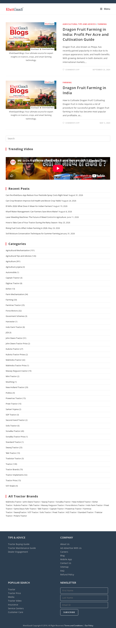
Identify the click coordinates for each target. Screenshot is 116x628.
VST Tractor (33, 512)
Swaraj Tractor (12, 447)
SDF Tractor (11, 414)
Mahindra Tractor (13, 360)
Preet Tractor (12, 403)
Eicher (8, 288)
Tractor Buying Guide (18, 544)
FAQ (62, 570)
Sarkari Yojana (12, 409)
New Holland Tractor (15, 387)
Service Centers (16, 608)
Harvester (10, 321)
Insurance (13, 604)
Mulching (10, 382)
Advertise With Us (71, 548)
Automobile (11, 272)
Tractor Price (11, 480)
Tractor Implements (15, 474)
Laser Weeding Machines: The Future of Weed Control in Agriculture (36, 217)
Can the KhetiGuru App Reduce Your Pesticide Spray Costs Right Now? (37, 195)
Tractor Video (14, 600)
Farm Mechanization (15, 294)
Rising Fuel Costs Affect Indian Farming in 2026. (27, 228)
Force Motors (12, 310)
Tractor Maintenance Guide (22, 548)
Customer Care (15, 612)
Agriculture (11, 261)
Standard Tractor (13, 442)
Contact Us (65, 563)
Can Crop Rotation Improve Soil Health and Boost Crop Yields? (34, 200)
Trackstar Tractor (13, 458)
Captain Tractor (13, 277)
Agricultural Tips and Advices (79, 24)
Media (11, 597)
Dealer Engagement (18, 551)
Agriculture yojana (14, 267)
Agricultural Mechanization (18, 250)
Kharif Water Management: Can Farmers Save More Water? (32, 211)
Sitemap (64, 566)
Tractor (9, 464)
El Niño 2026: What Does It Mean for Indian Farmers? (29, 206)
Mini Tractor (11, 376)
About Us (64, 544)
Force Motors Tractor (75, 505)
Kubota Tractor (12, 349)
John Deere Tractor (14, 338)
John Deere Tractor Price (16, 343)
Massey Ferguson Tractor (52, 505)
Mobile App (66, 559)
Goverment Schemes (15, 316)
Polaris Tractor (20, 515)
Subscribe (69, 612)
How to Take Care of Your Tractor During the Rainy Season (32, 222)
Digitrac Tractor (12, 283)
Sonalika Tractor (13, 431)
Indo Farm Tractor (14, 327)
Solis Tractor (11, 425)
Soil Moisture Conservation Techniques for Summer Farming (33, 233)
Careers (64, 551)
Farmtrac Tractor (13, 305)
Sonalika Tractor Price (15, 436)
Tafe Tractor (11, 453)
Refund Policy (67, 574)
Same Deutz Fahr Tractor (25, 508)
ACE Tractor (71, 512)
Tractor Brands (12, 469)
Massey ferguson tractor (17, 371)
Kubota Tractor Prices (15, 354)
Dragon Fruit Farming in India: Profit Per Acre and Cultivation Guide (86, 34)
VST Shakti (10, 485)
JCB (7, 332)
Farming (102, 24)
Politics (9, 392)
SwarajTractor (20, 512)
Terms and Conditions (73, 625)
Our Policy (89, 625)
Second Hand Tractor (15, 420)
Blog (62, 555)
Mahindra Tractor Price (16, 365)
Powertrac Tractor (14, 398)
